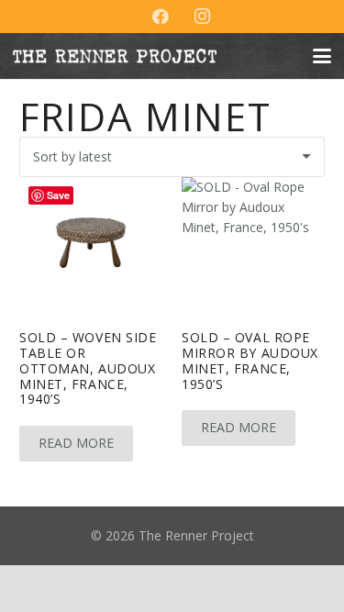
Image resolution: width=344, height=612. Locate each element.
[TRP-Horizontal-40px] (114, 56)
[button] (322, 56)
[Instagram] (202, 16)
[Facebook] (160, 16)
